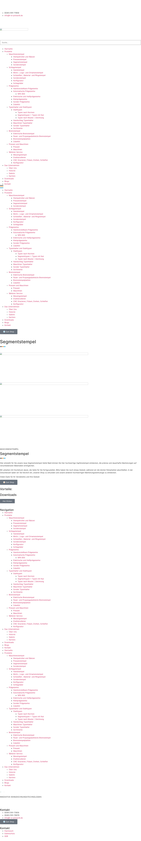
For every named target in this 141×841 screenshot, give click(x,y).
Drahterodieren (19, 157)
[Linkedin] (9, 5)
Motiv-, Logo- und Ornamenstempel (28, 73)
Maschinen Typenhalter (22, 123)
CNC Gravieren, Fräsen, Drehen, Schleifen (30, 160)
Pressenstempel (19, 59)
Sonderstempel (19, 65)
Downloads (9, 178)
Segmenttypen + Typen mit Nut (31, 115)
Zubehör (16, 104)
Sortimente (17, 128)
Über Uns (13, 168)
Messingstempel (20, 155)
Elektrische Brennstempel (23, 133)
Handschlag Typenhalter (23, 120)
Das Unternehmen (11, 165)
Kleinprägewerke (20, 99)
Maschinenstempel (16, 54)
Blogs (6, 181)
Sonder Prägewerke (21, 102)
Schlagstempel (15, 67)
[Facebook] (15, 5)
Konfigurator (18, 80)
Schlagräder (18, 83)
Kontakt (7, 184)
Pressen (16, 147)
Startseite (8, 49)
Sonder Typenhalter (21, 125)
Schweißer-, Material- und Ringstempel (29, 75)
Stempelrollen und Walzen (24, 57)
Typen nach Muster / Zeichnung (31, 118)
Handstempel (18, 70)
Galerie (12, 173)
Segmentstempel (20, 62)
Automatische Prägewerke (24, 91)
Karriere (12, 176)
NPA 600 (21, 94)
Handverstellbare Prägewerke (25, 88)
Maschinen (17, 149)
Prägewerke (14, 86)
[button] (70, 187)
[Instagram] (3, 5)
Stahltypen (17, 110)
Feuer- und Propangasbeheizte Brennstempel (32, 136)
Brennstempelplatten (21, 139)
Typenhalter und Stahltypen (20, 107)
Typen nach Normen (26, 112)
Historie (12, 171)
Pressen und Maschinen (18, 144)
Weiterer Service (15, 152)
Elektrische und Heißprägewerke (26, 96)
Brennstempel (14, 131)
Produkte (8, 51)
